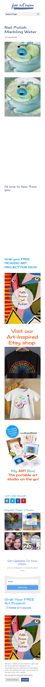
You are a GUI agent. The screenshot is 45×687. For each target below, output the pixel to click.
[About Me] (13, 541)
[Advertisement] (22, 151)
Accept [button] (25, 680)
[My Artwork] (13, 522)
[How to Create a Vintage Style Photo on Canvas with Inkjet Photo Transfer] (32, 522)
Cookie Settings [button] (12, 680)
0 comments (11, 37)
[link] (19, 608)
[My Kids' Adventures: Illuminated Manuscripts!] (32, 541)
